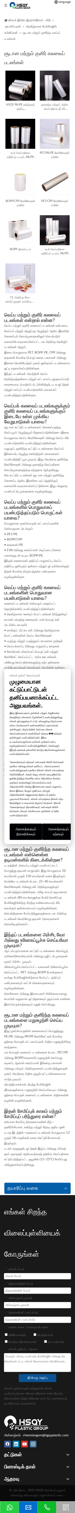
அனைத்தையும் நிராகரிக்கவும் (25, 831)
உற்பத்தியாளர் (44, 1335)
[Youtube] (24, 1444)
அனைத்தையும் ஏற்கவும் (58, 831)
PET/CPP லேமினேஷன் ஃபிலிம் (54, 203)
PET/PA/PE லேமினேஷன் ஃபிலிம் (55, 155)
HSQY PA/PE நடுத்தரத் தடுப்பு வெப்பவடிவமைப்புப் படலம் (20, 107)
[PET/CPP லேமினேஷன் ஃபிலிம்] (55, 181)
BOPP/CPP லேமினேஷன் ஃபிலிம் (20, 203)
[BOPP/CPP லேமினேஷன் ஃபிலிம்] (20, 181)
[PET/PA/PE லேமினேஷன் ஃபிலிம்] (55, 133)
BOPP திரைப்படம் (20, 249)
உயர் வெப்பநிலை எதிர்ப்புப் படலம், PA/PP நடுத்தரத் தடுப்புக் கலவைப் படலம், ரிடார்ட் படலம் (20, 155)
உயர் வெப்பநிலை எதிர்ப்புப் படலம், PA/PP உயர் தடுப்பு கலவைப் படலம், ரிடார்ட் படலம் (54, 252)
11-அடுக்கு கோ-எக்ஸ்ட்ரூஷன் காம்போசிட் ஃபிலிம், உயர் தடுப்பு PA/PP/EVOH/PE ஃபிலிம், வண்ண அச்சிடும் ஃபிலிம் (20, 300)
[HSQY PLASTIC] (26, 1423)
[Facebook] (7, 1444)
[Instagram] (33, 1444)
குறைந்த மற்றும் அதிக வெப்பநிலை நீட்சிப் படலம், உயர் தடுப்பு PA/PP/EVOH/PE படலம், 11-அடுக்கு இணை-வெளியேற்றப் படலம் (54, 107)
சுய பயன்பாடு (55, 1342)
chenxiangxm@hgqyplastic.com (46, 1435)
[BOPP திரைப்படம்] (20, 230)
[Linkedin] (16, 1444)
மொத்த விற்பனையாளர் (22, 1342)
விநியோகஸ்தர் (17, 1335)
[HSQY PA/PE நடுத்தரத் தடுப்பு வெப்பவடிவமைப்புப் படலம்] (20, 85)
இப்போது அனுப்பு (38, 1377)
